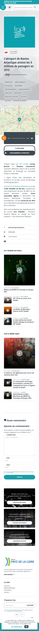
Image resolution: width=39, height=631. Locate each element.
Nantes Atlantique (12, 96)
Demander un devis (19, 541)
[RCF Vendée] (6, 55)
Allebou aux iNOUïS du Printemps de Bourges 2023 (19, 291)
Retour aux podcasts (16, 227)
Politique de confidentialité (14, 611)
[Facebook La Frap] (22, 614)
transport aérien (20, 100)
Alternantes (16, 371)
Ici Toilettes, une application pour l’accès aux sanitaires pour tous (19, 374)
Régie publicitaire (9, 588)
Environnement (11, 89)
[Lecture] (4, 138)
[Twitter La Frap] (17, 614)
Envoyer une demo (19, 502)
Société (24, 96)
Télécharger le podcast (19, 153)
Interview (18, 93)
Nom (8, 458)
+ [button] (2, 108)
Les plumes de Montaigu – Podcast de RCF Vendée (22, 310)
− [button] (2, 111)
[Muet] (32, 138)
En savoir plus (17, 627)
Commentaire (11, 435)
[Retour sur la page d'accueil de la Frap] (3, 7)
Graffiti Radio (25, 380)
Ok (26, 627)
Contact (6, 592)
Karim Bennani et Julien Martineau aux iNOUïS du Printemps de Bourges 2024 (22, 396)
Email (8, 465)
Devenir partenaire (19, 523)
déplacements (20, 82)
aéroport (9, 82)
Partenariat (8, 574)
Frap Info (9, 93)
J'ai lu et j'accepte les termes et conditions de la (20, 472)
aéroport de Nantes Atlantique (16, 186)
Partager (20, 148)
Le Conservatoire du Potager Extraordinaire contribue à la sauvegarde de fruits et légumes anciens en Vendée (24, 384)
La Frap (23, 392)
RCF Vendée (13, 51)
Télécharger (12, 236)
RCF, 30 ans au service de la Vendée (22, 299)
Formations (8, 590)
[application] (19, 138)
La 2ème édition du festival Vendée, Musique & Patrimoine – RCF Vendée (24, 322)
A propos (7, 586)
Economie (9, 86)
